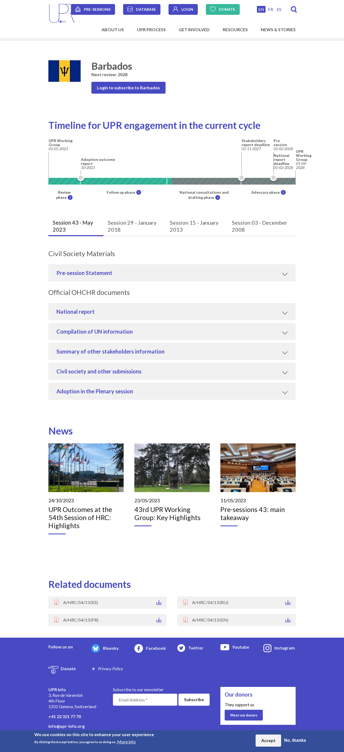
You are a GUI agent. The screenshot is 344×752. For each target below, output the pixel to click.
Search (294, 9)
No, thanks (295, 740)
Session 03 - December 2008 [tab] (259, 226)
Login (187, 9)
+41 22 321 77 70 (64, 716)
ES (279, 9)
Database (146, 9)
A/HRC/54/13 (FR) (80, 619)
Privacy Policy (110, 668)
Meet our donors (243, 715)
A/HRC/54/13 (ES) (80, 602)
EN (261, 9)
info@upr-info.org (66, 726)
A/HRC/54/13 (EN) (210, 619)
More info (126, 741)
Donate (227, 9)
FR (270, 9)
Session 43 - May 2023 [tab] (73, 226)
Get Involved (194, 29)
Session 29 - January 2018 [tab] (132, 226)
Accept (268, 740)
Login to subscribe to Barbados (128, 87)
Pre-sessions (97, 9)
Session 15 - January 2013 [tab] (194, 226)
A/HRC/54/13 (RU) (210, 602)
